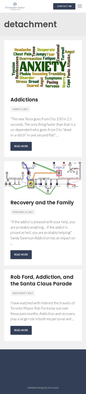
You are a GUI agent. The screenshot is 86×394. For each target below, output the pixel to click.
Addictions (24, 99)
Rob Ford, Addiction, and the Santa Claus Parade (41, 280)
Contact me (64, 6)
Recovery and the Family (42, 202)
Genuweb (53, 387)
